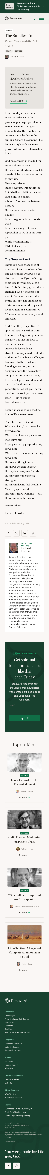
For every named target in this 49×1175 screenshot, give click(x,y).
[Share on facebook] (8, 533)
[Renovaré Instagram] (16, 1166)
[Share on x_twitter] (16, 533)
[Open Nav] (41, 18)
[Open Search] (35, 18)
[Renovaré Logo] (13, 18)
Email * (12, 705)
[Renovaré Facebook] (8, 1166)
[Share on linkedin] (24, 533)
